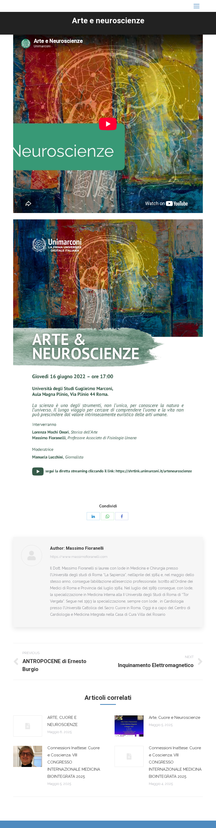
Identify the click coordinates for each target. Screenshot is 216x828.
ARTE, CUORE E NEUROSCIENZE (62, 721)
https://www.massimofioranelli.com (78, 557)
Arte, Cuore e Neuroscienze (174, 717)
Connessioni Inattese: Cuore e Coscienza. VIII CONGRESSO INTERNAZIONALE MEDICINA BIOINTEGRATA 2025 (73, 762)
